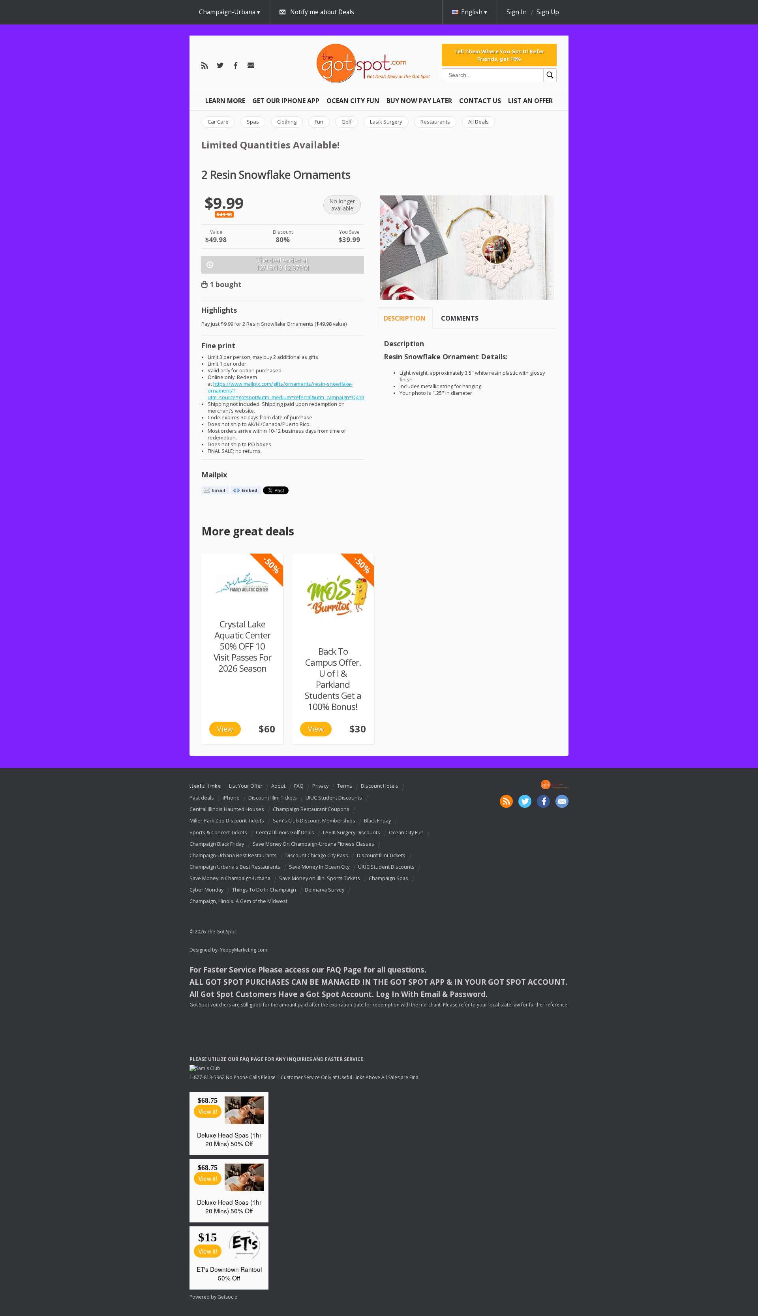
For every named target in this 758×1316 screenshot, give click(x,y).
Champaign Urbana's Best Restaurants (235, 867)
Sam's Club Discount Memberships (314, 821)
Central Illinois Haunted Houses (227, 809)
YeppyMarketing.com (243, 949)
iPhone (231, 797)
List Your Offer (246, 786)
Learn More (225, 100)
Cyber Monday (206, 889)
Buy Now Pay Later (419, 100)
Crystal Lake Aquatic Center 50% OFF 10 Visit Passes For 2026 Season (242, 646)
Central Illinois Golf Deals (285, 832)
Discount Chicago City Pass (316, 855)
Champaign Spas (388, 878)
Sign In (517, 12)
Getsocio (228, 1296)
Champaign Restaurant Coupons (311, 809)
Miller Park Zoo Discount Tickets (227, 821)
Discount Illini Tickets (272, 797)
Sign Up (548, 12)
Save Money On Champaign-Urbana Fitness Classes (313, 844)
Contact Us (480, 100)
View (225, 729)
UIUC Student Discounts (334, 797)
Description (405, 318)
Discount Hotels (379, 786)
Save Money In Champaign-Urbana (230, 878)
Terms (344, 786)
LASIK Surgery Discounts (351, 832)
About (278, 786)
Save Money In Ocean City (319, 867)
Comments (459, 318)
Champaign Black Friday (217, 844)
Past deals (202, 797)
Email (218, 490)
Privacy (320, 786)
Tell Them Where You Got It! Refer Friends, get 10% (499, 55)
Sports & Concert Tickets (218, 832)
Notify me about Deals (322, 12)
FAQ (299, 786)
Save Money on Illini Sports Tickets (319, 878)
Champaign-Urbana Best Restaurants (233, 855)
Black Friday (377, 821)
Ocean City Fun (352, 100)
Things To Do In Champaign (264, 889)
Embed (249, 490)
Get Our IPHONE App (285, 100)
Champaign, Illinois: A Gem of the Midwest (238, 901)
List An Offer (530, 100)
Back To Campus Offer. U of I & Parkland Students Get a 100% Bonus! (333, 679)
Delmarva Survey (324, 889)
